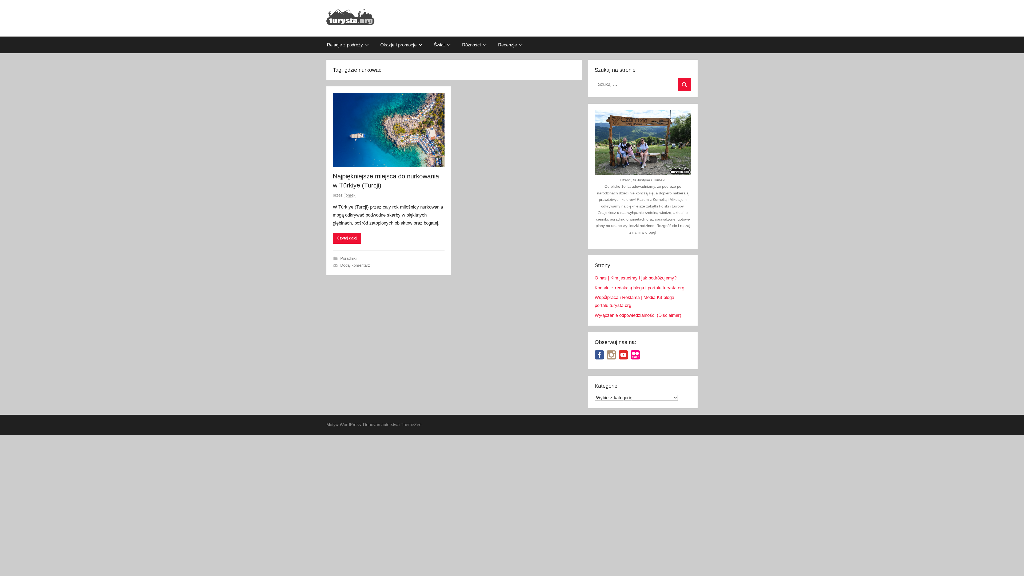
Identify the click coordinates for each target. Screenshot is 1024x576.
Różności (471, 44)
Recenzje (507, 44)
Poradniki (348, 258)
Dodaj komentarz (355, 265)
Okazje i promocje (398, 44)
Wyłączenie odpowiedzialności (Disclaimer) (638, 315)
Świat (439, 44)
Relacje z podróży (345, 44)
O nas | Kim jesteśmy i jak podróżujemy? (636, 278)
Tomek (349, 195)
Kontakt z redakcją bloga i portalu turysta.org (639, 287)
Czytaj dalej (347, 238)
